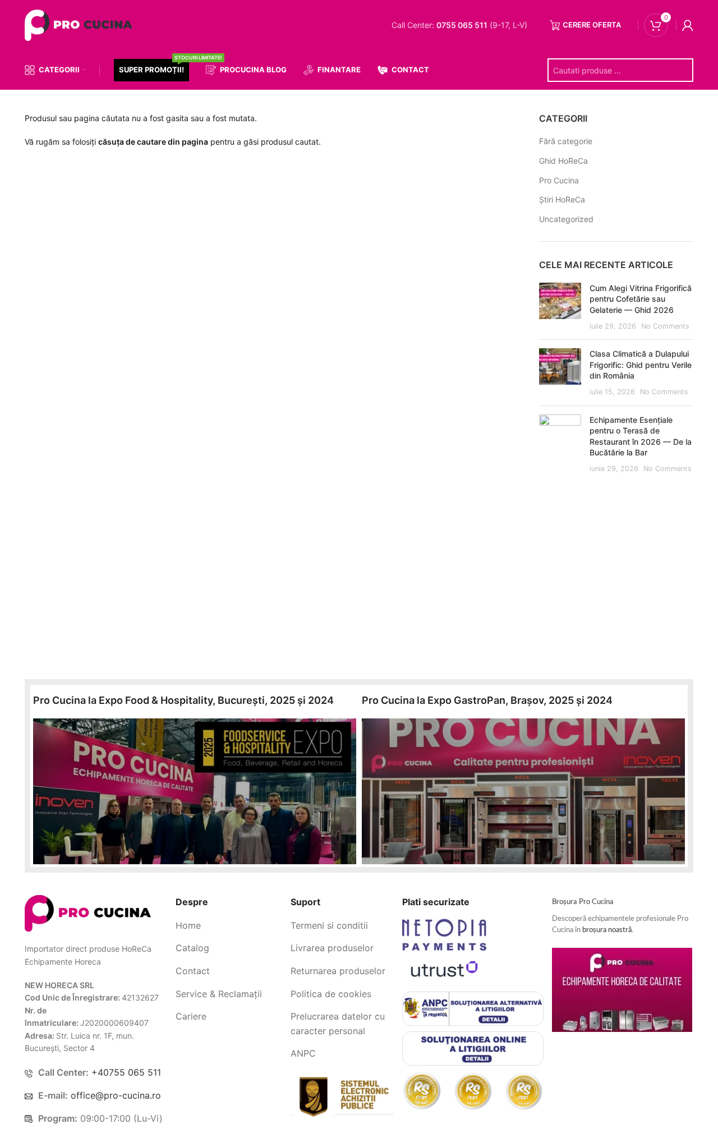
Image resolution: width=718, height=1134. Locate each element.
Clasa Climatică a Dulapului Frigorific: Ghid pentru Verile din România (641, 364)
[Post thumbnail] (560, 307)
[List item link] (229, 926)
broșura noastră (607, 930)
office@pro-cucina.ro (116, 1095)
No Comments (665, 326)
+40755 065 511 (126, 1072)
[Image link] (88, 913)
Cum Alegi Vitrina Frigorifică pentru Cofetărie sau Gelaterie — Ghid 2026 (641, 299)
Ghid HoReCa (563, 160)
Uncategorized (566, 219)
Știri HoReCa (562, 199)
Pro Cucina (559, 180)
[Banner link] (194, 791)
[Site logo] (81, 24)
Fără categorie (565, 141)
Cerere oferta (592, 24)
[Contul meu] (687, 25)
